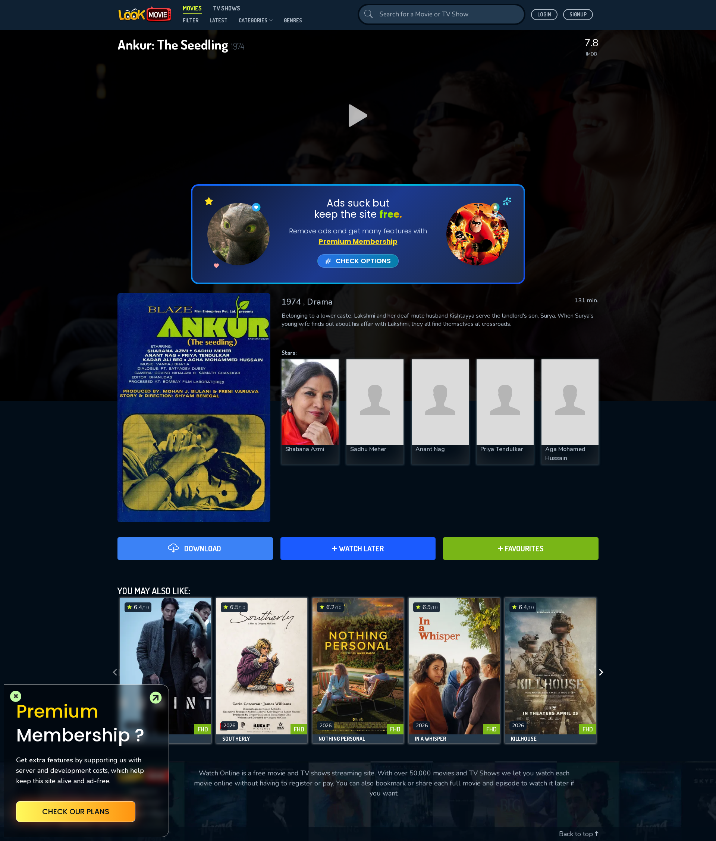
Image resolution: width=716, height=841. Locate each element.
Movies (192, 8)
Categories (253, 20)
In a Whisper (430, 738)
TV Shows (226, 8)
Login (544, 14)
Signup (578, 14)
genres (293, 20)
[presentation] (112, 672)
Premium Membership (358, 241)
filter (190, 20)
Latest (218, 20)
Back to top (577, 833)
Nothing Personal (341, 738)
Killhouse (524, 738)
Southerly (236, 738)
